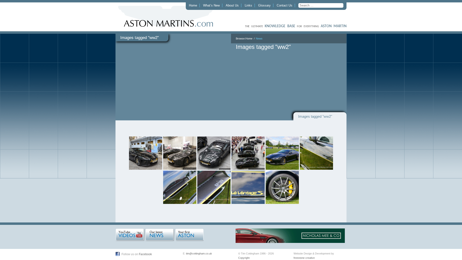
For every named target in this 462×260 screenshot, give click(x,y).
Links (248, 5)
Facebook (145, 254)
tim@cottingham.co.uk (199, 253)
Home (193, 5)
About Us (232, 5)
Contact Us (284, 5)
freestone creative (304, 257)
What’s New (211, 5)
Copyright (244, 257)
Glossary (264, 5)
